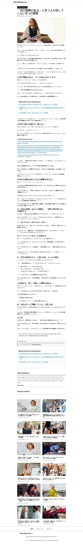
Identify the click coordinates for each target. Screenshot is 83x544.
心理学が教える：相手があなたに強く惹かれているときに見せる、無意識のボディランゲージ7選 (29, 500)
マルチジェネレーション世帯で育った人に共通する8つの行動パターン (54, 479)
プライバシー (40, 529)
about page (44, 335)
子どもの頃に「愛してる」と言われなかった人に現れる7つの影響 (54, 521)
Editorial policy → (37, 344)
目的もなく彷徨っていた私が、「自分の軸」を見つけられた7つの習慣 (29, 458)
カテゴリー (49, 529)
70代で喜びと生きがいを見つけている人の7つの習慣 (54, 500)
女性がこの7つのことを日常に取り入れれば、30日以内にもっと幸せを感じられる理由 (29, 479)
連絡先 (32, 529)
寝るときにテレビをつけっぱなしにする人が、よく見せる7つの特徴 (53, 458)
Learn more (20, 385)
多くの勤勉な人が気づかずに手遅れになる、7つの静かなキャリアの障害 (38, 104)
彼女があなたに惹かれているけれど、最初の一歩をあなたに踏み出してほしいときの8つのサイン (29, 522)
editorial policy (33, 335)
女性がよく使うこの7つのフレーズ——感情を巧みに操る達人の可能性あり (53, 437)
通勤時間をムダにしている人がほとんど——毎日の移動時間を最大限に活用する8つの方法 (54, 415)
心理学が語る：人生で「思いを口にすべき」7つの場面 (34, 113)
